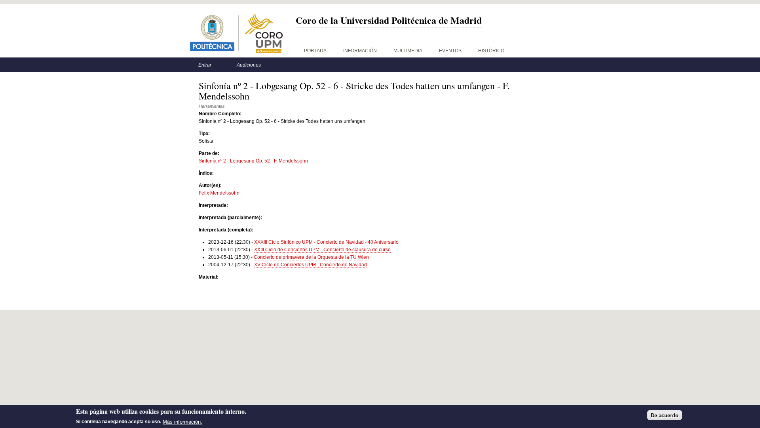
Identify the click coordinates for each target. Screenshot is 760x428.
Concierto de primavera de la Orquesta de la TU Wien (311, 257)
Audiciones (249, 65)
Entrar (204, 65)
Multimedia (407, 51)
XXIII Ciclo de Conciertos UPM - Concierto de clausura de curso (322, 249)
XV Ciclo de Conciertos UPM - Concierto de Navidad (310, 265)
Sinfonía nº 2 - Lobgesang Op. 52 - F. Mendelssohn (253, 161)
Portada (315, 51)
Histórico (491, 51)
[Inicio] (236, 33)
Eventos (450, 51)
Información (360, 51)
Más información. (182, 421)
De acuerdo (664, 415)
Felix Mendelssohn (219, 193)
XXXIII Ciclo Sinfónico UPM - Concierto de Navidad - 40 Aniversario (326, 242)
